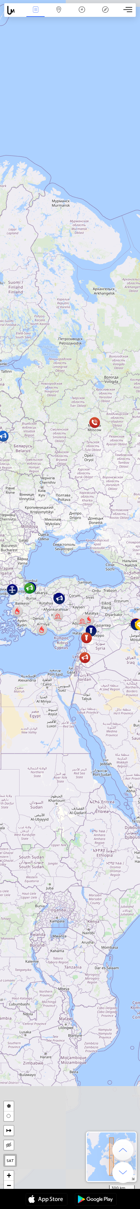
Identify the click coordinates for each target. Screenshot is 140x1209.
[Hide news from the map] (9, 1145)
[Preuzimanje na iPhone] (46, 1200)
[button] (29, 588)
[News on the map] (14, 10)
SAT (10, 1160)
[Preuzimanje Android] (96, 1200)
